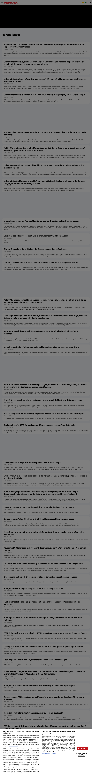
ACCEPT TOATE (82, 748)
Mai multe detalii (13, 746)
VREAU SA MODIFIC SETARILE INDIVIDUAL (81, 755)
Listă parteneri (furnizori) (49, 753)
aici (25, 762)
